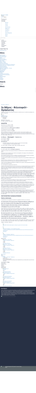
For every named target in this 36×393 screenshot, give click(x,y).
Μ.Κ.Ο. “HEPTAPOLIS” (3, 69)
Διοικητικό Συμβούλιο (3, 59)
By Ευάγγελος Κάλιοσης (6, 243)
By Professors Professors (7, 271)
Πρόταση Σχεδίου (2, 58)
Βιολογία (4, 269)
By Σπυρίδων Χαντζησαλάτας (7, 276)
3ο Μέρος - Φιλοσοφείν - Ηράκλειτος (8, 245)
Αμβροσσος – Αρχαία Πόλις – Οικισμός (6, 68)
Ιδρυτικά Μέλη (2, 60)
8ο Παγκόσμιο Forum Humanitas (5, 74)
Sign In (7, 391)
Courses (1, 50)
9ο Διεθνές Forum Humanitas (4, 73)
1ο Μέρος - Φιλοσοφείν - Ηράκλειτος (8, 240)
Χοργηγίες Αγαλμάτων (3, 66)
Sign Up (5, 391)
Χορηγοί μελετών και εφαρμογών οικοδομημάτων (7, 64)
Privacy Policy (20, 381)
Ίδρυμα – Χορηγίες (3, 61)
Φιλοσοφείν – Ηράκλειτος (5, 104)
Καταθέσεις (2, 78)
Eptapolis (14, 366)
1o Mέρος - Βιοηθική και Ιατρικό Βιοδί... (9, 273)
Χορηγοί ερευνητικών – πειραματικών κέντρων (7, 65)
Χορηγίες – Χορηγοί (3, 62)
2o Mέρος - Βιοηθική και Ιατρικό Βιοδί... (9, 278)
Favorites (4, 50)
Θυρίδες (1, 77)
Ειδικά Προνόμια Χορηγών (4, 63)
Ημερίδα (1, 75)
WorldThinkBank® (2, 76)
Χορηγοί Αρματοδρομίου (3, 67)
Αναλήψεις (1, 79)
